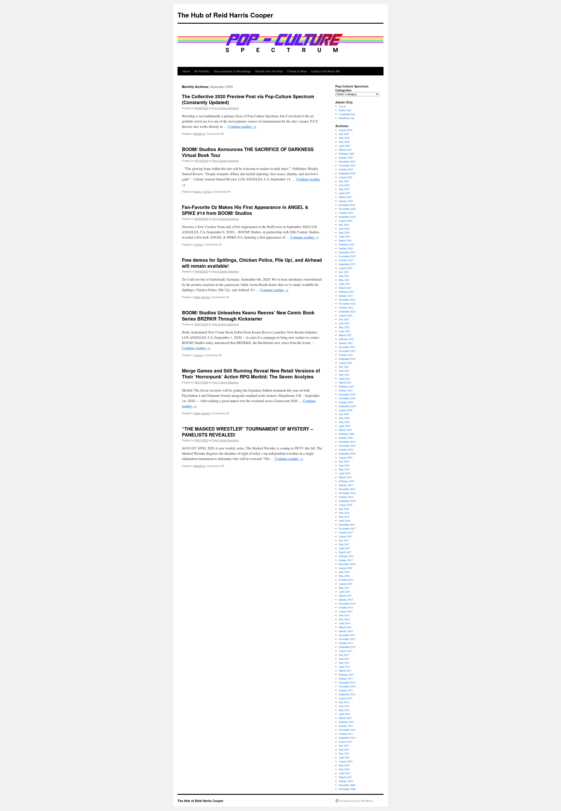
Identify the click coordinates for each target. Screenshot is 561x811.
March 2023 (345, 287)
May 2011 (344, 753)
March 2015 (345, 595)
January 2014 (346, 631)
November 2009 (347, 789)
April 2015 (344, 591)
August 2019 (345, 457)
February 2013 (346, 674)
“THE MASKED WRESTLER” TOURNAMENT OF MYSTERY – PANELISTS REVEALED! (247, 431)
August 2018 (345, 504)
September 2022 (347, 311)
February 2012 (346, 722)
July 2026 (344, 133)
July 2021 (344, 366)
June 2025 (344, 185)
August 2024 (345, 220)
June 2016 (344, 572)
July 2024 (344, 224)
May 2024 (344, 232)
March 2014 (345, 627)
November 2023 (347, 256)
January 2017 (346, 560)
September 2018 (347, 501)
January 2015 (346, 599)
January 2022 (346, 343)
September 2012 (347, 694)
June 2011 (344, 749)
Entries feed (345, 110)
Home (186, 71)
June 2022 (344, 323)
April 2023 (344, 283)
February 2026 (346, 153)
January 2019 (346, 485)
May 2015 (344, 587)
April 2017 (344, 548)
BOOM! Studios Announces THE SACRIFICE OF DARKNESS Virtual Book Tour (248, 152)
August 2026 (345, 130)
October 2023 (346, 260)
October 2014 (346, 607)
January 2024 (346, 248)
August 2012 (345, 698)
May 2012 (344, 710)
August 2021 (345, 362)
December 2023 (347, 252)
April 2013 (344, 666)
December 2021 (347, 347)
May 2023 (344, 280)
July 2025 (344, 181)
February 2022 (346, 339)
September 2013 (347, 647)
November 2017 (347, 528)
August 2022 (345, 315)
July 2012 (344, 702)
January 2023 (346, 295)
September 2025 (347, 173)
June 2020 (344, 418)
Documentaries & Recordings (232, 71)
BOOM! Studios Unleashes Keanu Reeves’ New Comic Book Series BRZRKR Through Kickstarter (248, 315)
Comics (206, 191)
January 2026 (346, 157)
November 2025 (347, 165)
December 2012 (347, 682)
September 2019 (347, 453)
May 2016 (344, 576)
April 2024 (344, 236)
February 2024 (346, 244)
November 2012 (347, 686)
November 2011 (347, 729)
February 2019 (346, 481)
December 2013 (347, 635)
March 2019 (345, 477)
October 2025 (346, 169)
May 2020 (344, 422)
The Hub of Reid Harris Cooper (225, 15)
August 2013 (345, 650)
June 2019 (344, 465)
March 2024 (345, 240)
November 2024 (347, 208)
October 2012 (346, 690)
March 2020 (345, 429)
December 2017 (347, 524)
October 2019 (346, 449)
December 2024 (347, 205)
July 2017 (344, 540)
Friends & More (297, 71)
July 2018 (344, 508)
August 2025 (345, 177)
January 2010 (346, 781)
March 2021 (345, 382)
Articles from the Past (269, 71)
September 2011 (347, 737)
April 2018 (344, 520)
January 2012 (346, 725)
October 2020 (346, 402)
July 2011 (344, 745)
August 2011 (345, 741)
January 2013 (346, 678)
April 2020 (344, 426)
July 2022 (344, 319)
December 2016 (347, 564)
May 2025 (344, 189)
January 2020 (346, 437)
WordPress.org (346, 118)
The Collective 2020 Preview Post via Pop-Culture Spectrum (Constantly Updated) (248, 99)
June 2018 (344, 512)
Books (197, 191)
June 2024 (344, 228)
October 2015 (346, 579)
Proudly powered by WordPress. (357, 800)
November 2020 (347, 398)
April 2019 (344, 473)
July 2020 (344, 414)
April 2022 (344, 331)
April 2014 (344, 623)
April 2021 (344, 378)
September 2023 (347, 264)
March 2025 (345, 197)
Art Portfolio (201, 71)
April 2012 (344, 714)
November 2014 (347, 603)
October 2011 (346, 733)
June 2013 (344, 658)
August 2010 (345, 761)
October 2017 (346, 532)
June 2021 (344, 370)
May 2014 (344, 619)
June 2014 (344, 615)
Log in (342, 106)
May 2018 (344, 516)
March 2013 (345, 670)
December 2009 (347, 785)
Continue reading (242, 126)
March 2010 (345, 777)
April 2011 (344, 757)
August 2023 (345, 268)
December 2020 (347, 394)
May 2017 (344, 544)
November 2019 (347, 445)
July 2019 (344, 461)
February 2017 (346, 556)
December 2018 (347, 489)
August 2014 (345, 611)
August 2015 (345, 583)
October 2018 (346, 497)
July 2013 (344, 654)
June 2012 (344, 706)
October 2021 (346, 354)
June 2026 (344, 137)
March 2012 (345, 718)
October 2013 (346, 643)
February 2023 (346, 291)
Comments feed (347, 114)
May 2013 (344, 662)
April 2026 (344, 145)
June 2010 (344, 765)
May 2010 (344, 769)
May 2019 (344, 469)
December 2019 (347, 441)
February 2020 (346, 433)
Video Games (202, 297)
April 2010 (344, 773)
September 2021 (347, 358)
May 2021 (344, 374)
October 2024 (346, 212)
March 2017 (345, 552)
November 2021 (347, 351)
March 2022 (345, 335)
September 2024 (347, 216)
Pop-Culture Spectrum (225, 108)
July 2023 (344, 272)
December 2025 (347, 161)
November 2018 (347, 493)
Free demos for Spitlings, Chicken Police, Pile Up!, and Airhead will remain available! (252, 263)
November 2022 (347, 303)
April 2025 (344, 193)
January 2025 (346, 201)
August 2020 (345, 410)
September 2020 (347, 406)
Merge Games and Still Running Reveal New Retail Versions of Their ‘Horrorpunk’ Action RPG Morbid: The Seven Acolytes (251, 373)
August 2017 (345, 536)
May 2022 (344, 327)
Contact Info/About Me (325, 71)
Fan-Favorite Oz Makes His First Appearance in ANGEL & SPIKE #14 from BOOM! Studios (245, 210)
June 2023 (344, 276)
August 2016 (345, 568)
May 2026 (344, 141)
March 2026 (345, 149)
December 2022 (347, 299)
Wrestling (199, 133)
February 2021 (346, 386)
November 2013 (347, 639)
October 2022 (346, 307)
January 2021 (346, 390)
